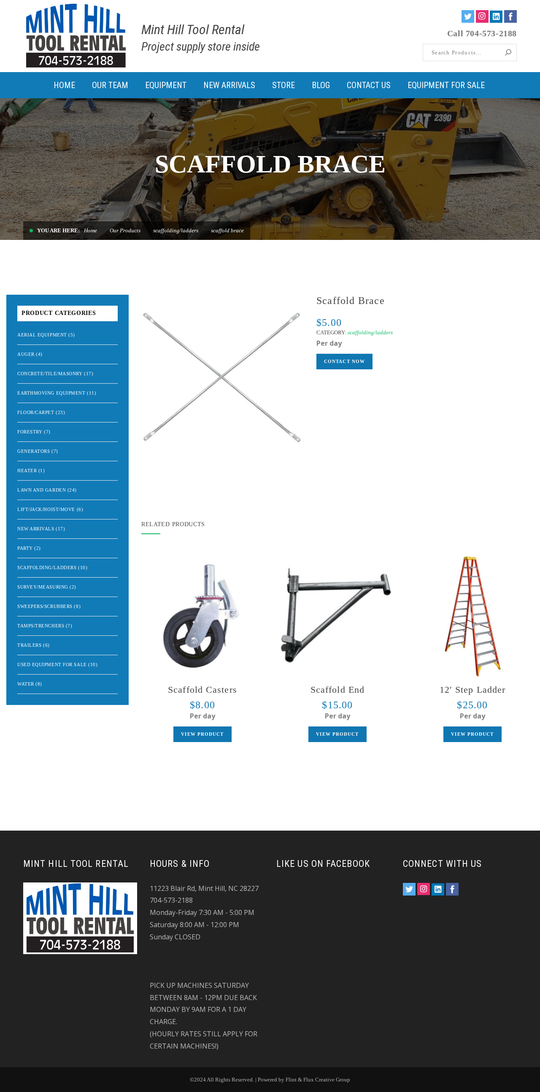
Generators (33, 451)
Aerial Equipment (42, 334)
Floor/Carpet (35, 412)
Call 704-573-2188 (482, 33)
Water (25, 683)
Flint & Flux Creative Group (318, 1079)
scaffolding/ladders (175, 230)
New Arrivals (35, 528)
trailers (29, 645)
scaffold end (337, 689)
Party (25, 548)
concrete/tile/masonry (50, 373)
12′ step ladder (473, 689)
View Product (202, 734)
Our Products (125, 230)
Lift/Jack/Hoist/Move (46, 509)
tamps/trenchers (40, 625)
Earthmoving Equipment (51, 392)
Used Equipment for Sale (52, 664)
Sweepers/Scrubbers (45, 606)
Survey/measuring (42, 586)
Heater (27, 470)
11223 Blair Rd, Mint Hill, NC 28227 (204, 888)
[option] (222, 376)
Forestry (29, 431)
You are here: (58, 230)
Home (90, 230)
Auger (26, 354)
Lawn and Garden (41, 489)
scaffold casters (202, 689)
